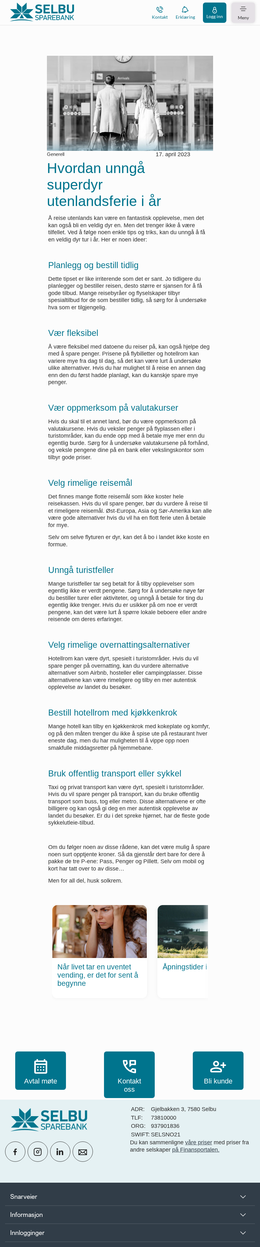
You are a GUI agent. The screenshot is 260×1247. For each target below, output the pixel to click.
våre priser (198, 1142)
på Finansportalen (195, 1150)
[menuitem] (42, 12)
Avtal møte (40, 1070)
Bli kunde (218, 1070)
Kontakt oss (129, 1074)
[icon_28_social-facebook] (15, 1151)
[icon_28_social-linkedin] (60, 1151)
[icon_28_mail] (83, 1151)
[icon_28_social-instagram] (38, 1151)
